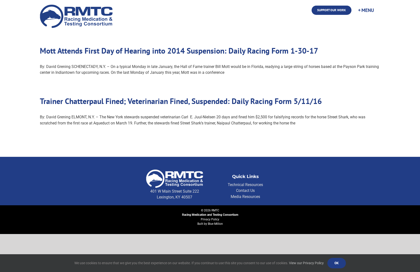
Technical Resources (245, 184)
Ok (336, 263)
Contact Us (245, 190)
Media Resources (245, 196)
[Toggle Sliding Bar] (366, 10)
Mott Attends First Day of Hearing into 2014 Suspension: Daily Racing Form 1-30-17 (179, 51)
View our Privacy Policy (306, 263)
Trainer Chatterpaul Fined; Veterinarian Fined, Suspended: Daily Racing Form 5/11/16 (181, 101)
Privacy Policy (210, 219)
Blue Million (215, 223)
